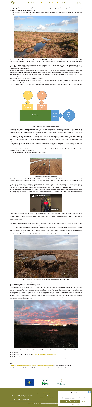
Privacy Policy (77, 404)
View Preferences (85, 401)
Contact (73, 2)
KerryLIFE (12, 358)
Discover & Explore (56, 2)
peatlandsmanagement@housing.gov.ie (21, 399)
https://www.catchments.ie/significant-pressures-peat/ (44, 354)
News (69, 2)
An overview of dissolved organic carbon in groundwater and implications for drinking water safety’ (31, 365)
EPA (76, 136)
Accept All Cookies (64, 401)
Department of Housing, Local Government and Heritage (46, 394)
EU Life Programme (46, 398)
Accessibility (43, 403)
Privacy (47, 403)
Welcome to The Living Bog (33, 2)
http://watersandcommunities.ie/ (33, 356)
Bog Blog (64, 2)
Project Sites (48, 2)
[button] (89, 392)
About (42, 2)
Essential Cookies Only (75, 401)
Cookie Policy (72, 404)
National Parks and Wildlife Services (47, 397)
